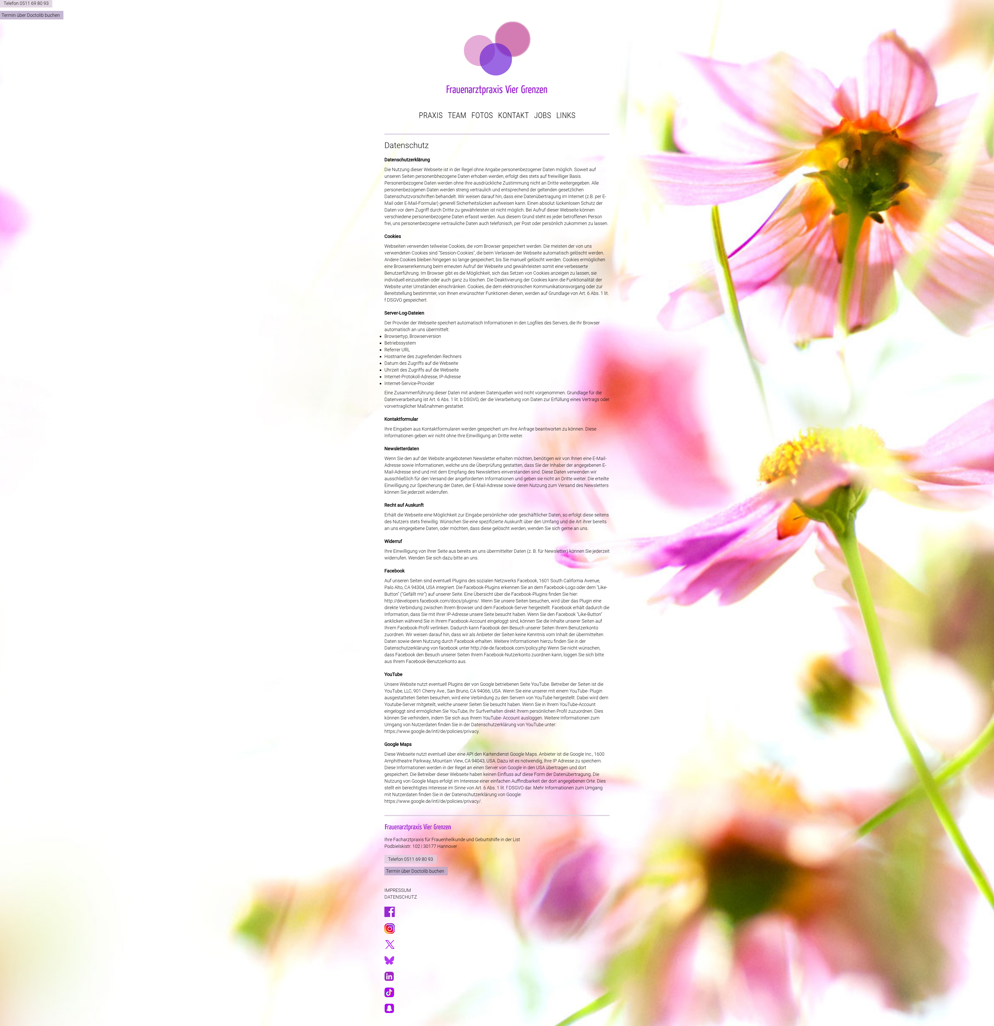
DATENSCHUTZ (400, 897)
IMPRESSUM (397, 890)
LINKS (565, 115)
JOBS (542, 115)
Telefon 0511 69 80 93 (26, 3)
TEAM (457, 115)
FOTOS (482, 115)
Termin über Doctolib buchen (31, 15)
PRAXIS (431, 115)
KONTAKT (513, 115)
